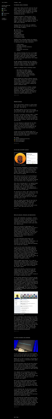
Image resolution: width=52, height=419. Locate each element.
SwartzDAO (18, 288)
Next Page (16, 417)
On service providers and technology (22, 337)
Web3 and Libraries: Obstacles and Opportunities (25, 214)
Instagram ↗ (4, 19)
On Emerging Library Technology (21, 4)
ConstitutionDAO (20, 287)
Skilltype (20, 324)
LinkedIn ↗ (4, 18)
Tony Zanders (4, 2)
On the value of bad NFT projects (21, 149)
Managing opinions (18, 101)
